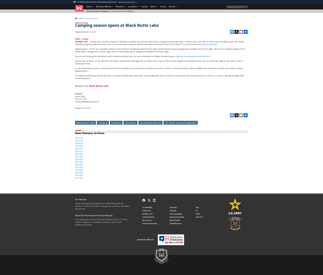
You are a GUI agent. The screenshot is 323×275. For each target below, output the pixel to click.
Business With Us (104, 7)
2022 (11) (79, 148)
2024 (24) (79, 143)
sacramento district (150, 122)
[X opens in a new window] (149, 200)
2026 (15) (79, 138)
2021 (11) (79, 151)
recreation (130, 122)
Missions (120, 7)
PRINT (77, 39)
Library (163, 7)
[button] (127, 2)
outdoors (116, 122)
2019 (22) (79, 156)
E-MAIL (86, 39)
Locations (132, 7)
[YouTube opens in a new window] (154, 200)
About (89, 7)
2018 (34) (79, 159)
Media (153, 7)
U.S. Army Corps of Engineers (180, 122)
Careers (144, 7)
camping (103, 122)
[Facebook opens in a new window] (143, 200)
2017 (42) (79, 162)
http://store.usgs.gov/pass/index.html (195, 56)
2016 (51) (79, 164)
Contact (172, 7)
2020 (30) (79, 154)
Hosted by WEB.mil (145, 239)
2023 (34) (79, 146)
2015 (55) (79, 167)
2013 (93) (79, 172)
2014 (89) (79, 170)
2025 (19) (79, 141)
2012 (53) (79, 175)
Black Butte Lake (99, 85)
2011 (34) (79, 178)
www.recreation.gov (209, 44)
